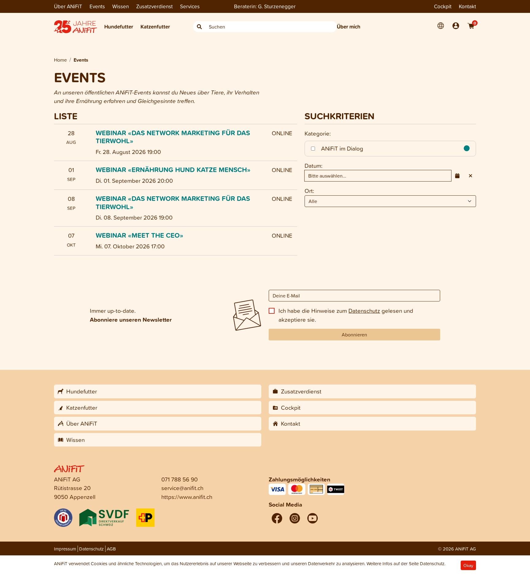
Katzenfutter (155, 26)
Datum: (313, 165)
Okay (468, 565)
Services (190, 6)
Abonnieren (354, 334)
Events (97, 6)
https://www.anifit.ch (186, 497)
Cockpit (442, 6)
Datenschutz (364, 310)
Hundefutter (118, 26)
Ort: (309, 190)
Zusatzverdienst (154, 6)
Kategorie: (318, 133)
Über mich (348, 26)
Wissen (120, 6)
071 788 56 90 (179, 479)
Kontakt (467, 6)
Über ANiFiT (68, 6)
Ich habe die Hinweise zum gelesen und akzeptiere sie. (345, 315)
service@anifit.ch (182, 488)
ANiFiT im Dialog (341, 148)
